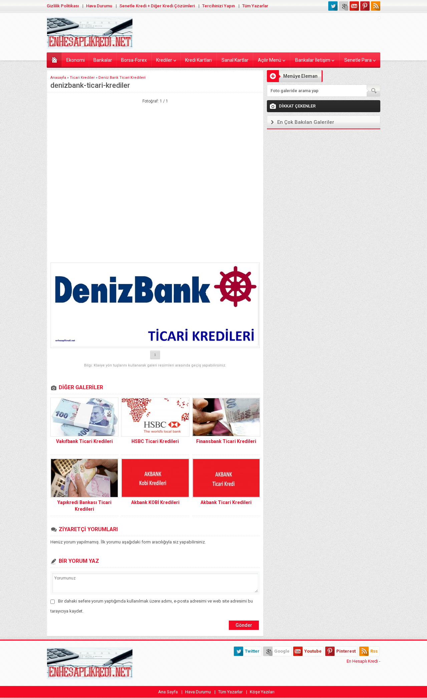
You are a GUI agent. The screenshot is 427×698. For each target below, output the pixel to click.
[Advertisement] (155, 137)
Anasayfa (54, 59)
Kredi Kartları (198, 60)
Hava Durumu (99, 5)
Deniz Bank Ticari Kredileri (121, 77)
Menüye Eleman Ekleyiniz (292, 77)
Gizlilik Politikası (63, 5)
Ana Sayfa (168, 691)
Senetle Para (358, 60)
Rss (374, 651)
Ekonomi (75, 60)
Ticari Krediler (82, 77)
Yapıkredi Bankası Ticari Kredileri (84, 506)
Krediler (164, 60)
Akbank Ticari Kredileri (226, 502)
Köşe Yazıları (262, 691)
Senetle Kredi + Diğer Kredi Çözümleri (157, 5)
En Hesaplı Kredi (362, 661)
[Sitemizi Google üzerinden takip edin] (343, 6)
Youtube (313, 651)
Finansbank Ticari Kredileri (226, 441)
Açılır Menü (269, 60)
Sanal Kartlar (235, 60)
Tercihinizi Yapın (218, 5)
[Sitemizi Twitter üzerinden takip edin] (333, 6)
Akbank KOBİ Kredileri (155, 502)
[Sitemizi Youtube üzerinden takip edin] (354, 6)
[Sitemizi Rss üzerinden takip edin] (375, 6)
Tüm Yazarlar (255, 5)
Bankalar (102, 60)
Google (282, 651)
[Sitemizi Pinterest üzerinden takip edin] (365, 6)
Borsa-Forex (134, 60)
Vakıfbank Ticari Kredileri (84, 441)
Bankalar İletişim (312, 60)
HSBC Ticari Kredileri (155, 441)
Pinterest (346, 651)
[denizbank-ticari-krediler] (155, 305)
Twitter (252, 651)
